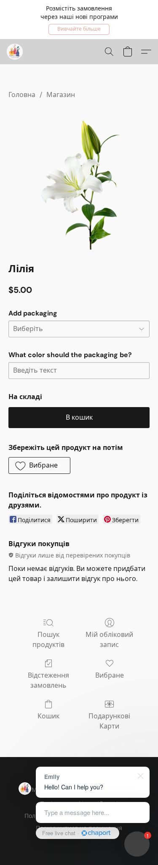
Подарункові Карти (109, 721)
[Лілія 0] (79, 179)
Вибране (109, 675)
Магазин (60, 94)
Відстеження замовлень (48, 680)
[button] (79, 29)
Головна (21, 94)
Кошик (48, 716)
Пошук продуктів (48, 639)
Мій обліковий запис (109, 639)
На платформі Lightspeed (79, 842)
